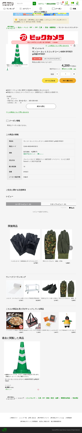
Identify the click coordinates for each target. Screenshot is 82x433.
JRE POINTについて (43, 418)
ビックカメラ (30, 398)
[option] (17, 55)
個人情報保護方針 (56, 421)
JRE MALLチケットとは (57, 418)
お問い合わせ (32, 418)
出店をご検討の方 (44, 421)
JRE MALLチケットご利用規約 (29, 421)
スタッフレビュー (58, 204)
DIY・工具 (38, 27)
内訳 (75, 69)
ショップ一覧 (23, 418)
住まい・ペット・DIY (25, 27)
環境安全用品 (65, 398)
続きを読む (41, 106)
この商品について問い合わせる (58, 46)
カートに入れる (50, 80)
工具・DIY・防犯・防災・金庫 (48, 398)
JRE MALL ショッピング (10, 27)
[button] (70, 247)
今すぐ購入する (68, 80)
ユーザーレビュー (23, 204)
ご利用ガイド (14, 418)
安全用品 (76, 398)
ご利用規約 (68, 418)
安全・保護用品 (50, 27)
